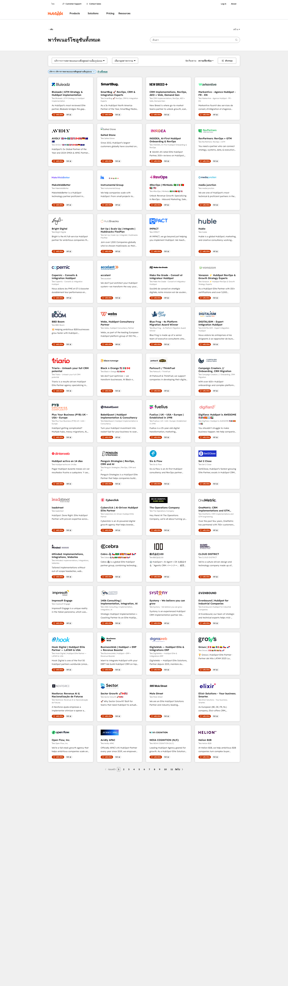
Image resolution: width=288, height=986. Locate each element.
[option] (78, 60)
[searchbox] (195, 40)
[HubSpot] (55, 13)
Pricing (110, 13)
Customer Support (73, 4)
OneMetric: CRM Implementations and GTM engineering (214, 509)
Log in (223, 4)
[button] (236, 29)
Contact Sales (95, 4)
